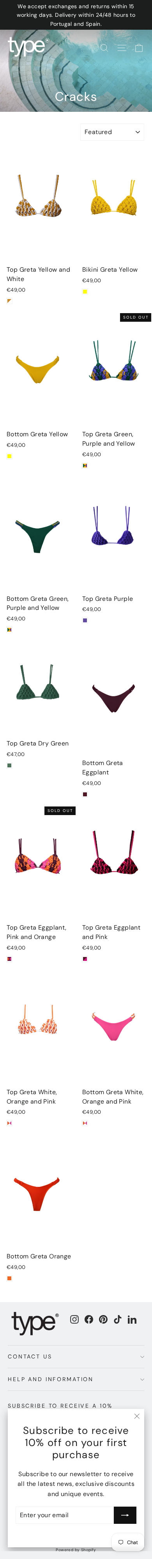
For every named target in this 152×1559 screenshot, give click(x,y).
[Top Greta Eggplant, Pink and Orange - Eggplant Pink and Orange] (9, 959)
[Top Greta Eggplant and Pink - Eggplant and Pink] (85, 959)
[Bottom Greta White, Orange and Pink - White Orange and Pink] (85, 1123)
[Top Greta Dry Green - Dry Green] (9, 765)
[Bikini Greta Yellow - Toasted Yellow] (85, 291)
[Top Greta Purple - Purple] (85, 620)
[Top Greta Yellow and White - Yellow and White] (9, 301)
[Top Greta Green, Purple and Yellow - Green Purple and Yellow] (85, 465)
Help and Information (51, 1379)
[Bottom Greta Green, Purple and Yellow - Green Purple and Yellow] (9, 630)
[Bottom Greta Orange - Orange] (9, 1278)
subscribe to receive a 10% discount (60, 1409)
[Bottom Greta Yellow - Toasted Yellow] (9, 456)
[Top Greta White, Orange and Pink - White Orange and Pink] (9, 1123)
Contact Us (30, 1356)
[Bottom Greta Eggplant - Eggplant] (85, 794)
